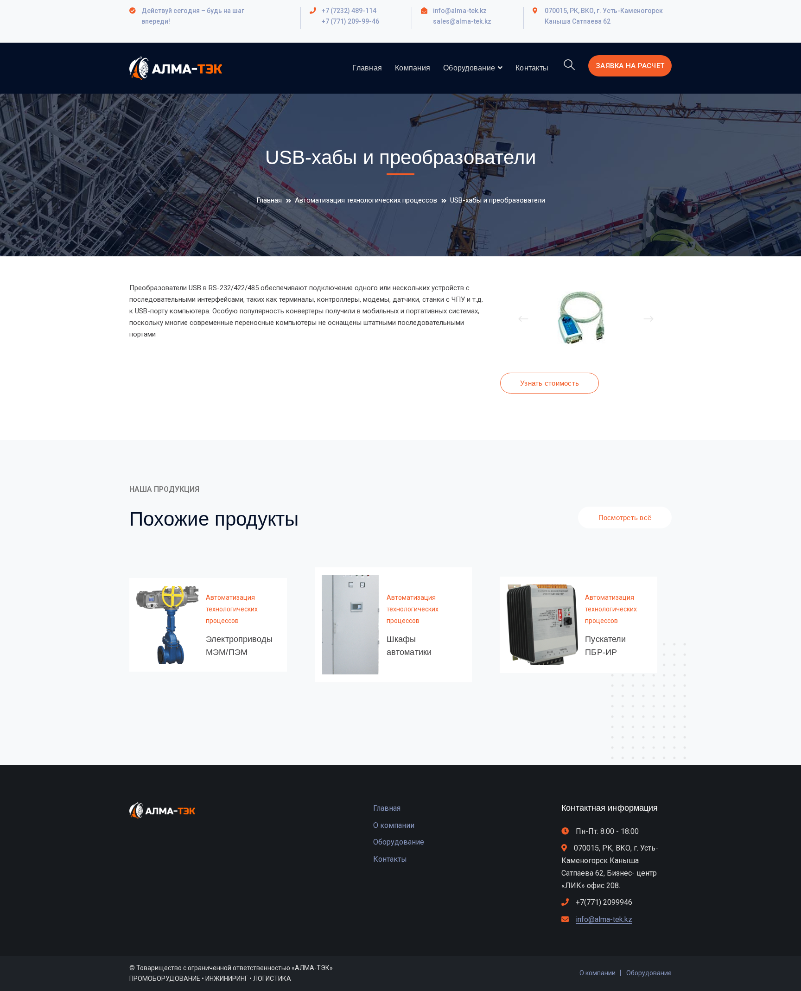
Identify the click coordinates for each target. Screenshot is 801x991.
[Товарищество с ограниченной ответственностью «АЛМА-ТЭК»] (175, 68)
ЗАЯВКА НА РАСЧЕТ (630, 66)
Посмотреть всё (625, 517)
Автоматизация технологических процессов (366, 200)
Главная (269, 200)
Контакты (390, 859)
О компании (393, 825)
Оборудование (398, 842)
